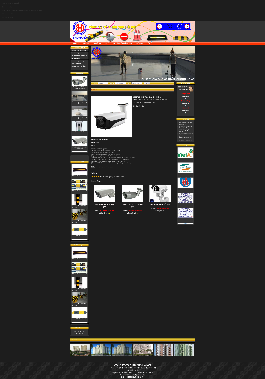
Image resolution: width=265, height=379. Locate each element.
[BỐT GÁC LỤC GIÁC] (79, 130)
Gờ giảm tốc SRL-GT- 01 (79, 235)
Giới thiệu (86, 43)
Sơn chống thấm (76, 58)
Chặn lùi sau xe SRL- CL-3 (79, 190)
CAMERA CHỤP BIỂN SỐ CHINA (160, 204)
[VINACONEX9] (185, 217)
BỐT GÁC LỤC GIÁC (79, 131)
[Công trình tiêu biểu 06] (80, 355)
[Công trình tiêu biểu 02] (142, 355)
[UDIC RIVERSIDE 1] (163, 355)
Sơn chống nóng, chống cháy (79, 55)
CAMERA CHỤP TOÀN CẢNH (105, 167)
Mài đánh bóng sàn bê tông (79, 50)
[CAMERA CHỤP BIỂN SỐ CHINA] (160, 201)
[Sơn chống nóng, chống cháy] (79, 100)
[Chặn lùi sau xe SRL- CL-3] (79, 188)
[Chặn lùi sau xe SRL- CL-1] (79, 173)
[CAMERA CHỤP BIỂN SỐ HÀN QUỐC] (79, 145)
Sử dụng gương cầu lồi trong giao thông (185, 137)
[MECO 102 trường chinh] (100, 355)
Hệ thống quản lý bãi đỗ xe (79, 66)
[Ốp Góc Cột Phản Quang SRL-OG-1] (79, 203)
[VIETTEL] (185, 172)
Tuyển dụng (139, 43)
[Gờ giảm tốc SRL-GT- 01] (79, 234)
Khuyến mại (97, 43)
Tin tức (107, 43)
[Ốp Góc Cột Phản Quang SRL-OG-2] (79, 219)
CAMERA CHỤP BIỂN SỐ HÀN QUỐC (79, 147)
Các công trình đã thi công (122, 43)
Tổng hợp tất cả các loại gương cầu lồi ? (185, 123)
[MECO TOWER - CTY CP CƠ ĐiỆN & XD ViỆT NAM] (121, 355)
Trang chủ (75, 43)
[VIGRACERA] (185, 187)
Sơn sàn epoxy (75, 53)
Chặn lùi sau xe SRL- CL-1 (79, 175)
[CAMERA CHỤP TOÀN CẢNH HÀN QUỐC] (79, 85)
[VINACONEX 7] (185, 202)
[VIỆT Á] (185, 157)
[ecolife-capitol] (184, 355)
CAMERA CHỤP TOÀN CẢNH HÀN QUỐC (79, 87)
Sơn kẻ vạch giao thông (78, 61)
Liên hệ (149, 43)
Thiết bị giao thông (76, 63)
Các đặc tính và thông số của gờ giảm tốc (185, 127)
